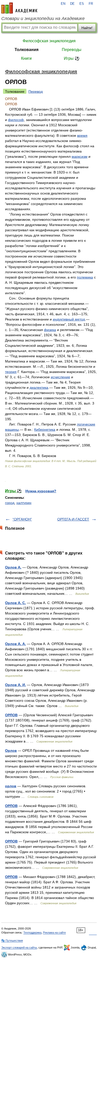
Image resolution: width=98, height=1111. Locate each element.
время (82, 136)
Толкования (26, 50)
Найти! (86, 28)
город (9, 503)
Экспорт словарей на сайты (19, 947)
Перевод (35, 92)
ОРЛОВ (11, 715)
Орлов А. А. (15, 644)
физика (50, 330)
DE (72, 4)
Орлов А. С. (15, 603)
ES (81, 4)
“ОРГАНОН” (22, 519)
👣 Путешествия (12, 940)
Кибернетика (44, 430)
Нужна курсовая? (40, 491)
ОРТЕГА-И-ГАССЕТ (73, 519)
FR (91, 4)
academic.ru (19, 8)
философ (16, 120)
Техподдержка (32, 932)
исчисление (60, 377)
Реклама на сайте (54, 932)
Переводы (71, 50)
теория (11, 372)
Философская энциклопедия (49, 41)
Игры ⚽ (72, 58)
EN (63, 4)
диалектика (39, 388)
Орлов (11, 750)
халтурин (23, 503)
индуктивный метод (69, 319)
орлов (10, 786)
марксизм (79, 156)
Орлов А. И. (15, 685)
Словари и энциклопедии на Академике (43, 18)
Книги (26, 58)
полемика (85, 277)
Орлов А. (13, 567)
